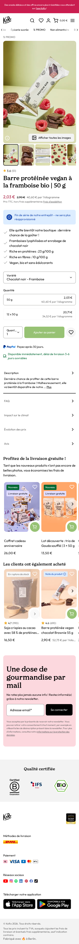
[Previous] (1, 29)
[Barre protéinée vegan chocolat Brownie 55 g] (59, 605)
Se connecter (59, 710)
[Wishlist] (41, 20)
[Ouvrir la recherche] (32, 20)
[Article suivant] (71, 155)
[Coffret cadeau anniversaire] (22, 518)
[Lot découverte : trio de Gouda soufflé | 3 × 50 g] (59, 518)
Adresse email (21, 710)
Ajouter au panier (44, 332)
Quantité (12, 330)
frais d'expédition (52, 201)
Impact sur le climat (16, 415)
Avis (6, 443)
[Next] (77, 29)
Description (11, 373)
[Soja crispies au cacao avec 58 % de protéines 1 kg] (22, 606)
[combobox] (38, 279)
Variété (11, 275)
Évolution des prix (15, 429)
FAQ (7, 401)
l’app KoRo (41, 8)
